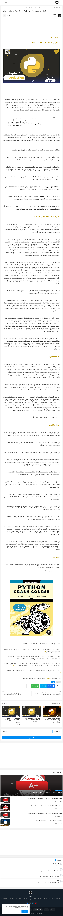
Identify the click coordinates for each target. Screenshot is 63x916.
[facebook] (27, 903)
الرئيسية (52, 910)
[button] (5, 2)
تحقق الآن (18, 908)
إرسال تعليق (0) (31, 738)
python (58, 682)
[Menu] (61, 2)
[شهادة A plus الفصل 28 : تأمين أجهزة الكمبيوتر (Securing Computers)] (5, 807)
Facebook (50, 686)
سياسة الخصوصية (38, 910)
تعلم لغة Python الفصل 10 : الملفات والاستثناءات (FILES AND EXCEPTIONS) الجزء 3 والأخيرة (12, 720)
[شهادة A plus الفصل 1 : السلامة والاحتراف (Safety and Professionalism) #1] (5, 800)
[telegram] (33, 903)
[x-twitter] (30, 903)
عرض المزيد (4, 703)
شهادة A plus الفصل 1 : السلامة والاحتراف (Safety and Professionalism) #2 (45, 813)
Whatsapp (34, 686)
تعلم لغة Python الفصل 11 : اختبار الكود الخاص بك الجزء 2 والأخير (52, 719)
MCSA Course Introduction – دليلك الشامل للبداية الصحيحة (49, 820)
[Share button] (28, 686)
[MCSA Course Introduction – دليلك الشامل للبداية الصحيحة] (5, 822)
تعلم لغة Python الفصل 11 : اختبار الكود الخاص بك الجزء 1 (32, 718)
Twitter (42, 686)
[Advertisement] (31, 755)
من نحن (46, 910)
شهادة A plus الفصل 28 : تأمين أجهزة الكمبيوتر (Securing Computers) (47, 805)
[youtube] (36, 903)
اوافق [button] (24, 911)
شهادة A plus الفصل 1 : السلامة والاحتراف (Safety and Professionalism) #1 (45, 798)
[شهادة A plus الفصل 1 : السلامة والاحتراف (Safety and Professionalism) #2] (5, 815)
